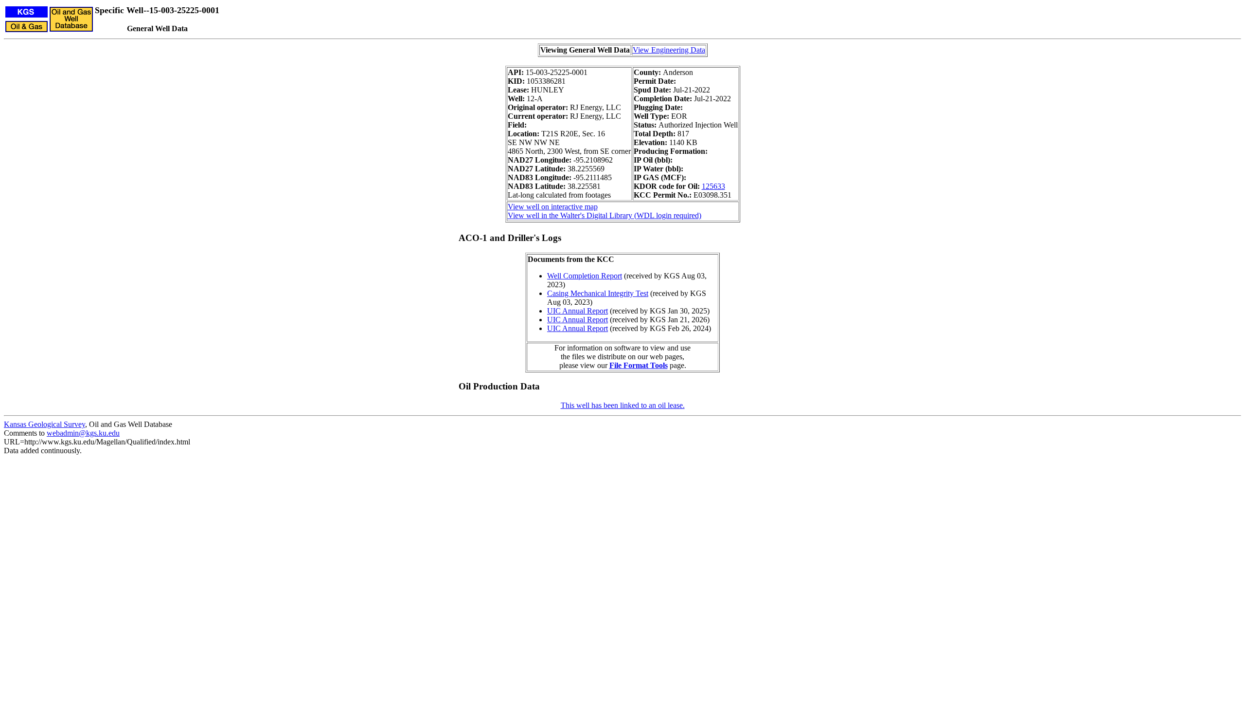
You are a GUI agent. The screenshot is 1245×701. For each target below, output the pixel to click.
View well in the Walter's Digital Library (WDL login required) (604, 215)
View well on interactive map (553, 207)
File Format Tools (638, 365)
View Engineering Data (669, 50)
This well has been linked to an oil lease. (623, 405)
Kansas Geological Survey (44, 424)
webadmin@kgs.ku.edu (83, 433)
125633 (713, 186)
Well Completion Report (584, 276)
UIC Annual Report (577, 311)
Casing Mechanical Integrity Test (597, 293)
